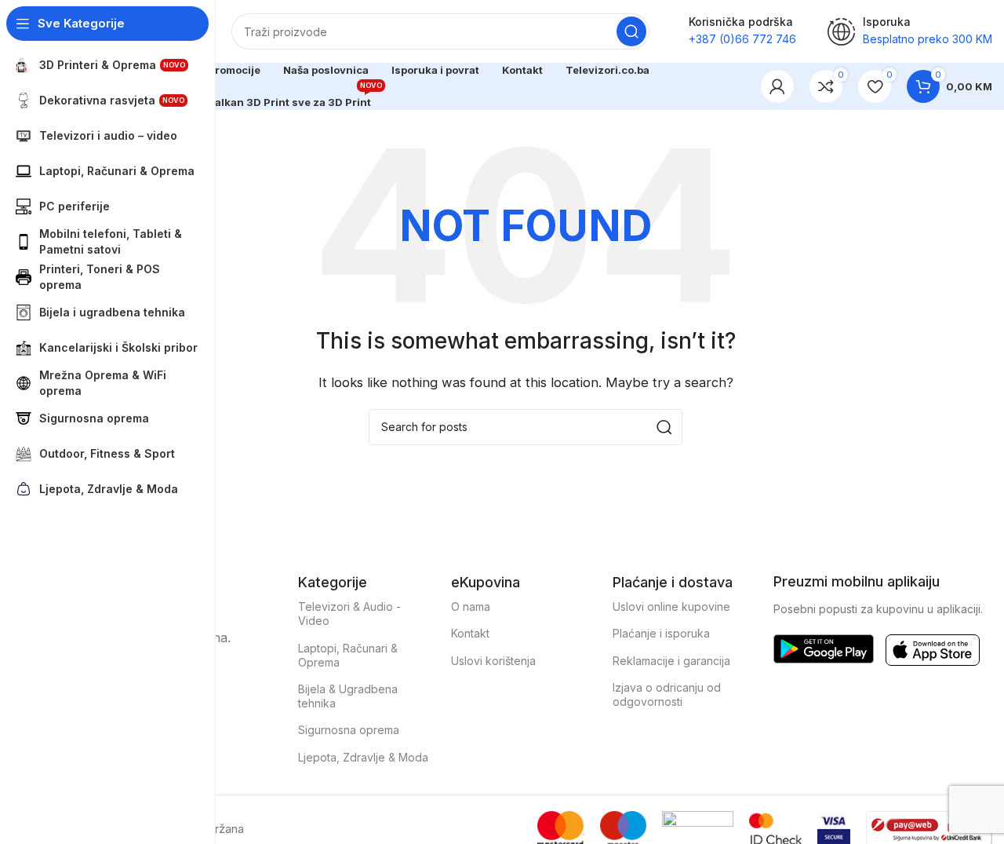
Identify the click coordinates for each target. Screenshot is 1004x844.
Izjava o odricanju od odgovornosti (667, 694)
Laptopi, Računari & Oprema (348, 655)
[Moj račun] (777, 86)
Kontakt (470, 633)
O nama (470, 606)
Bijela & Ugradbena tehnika (348, 696)
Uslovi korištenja (493, 660)
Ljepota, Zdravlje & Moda (363, 757)
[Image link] (823, 648)
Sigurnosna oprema (348, 729)
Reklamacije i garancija (671, 660)
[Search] (631, 31)
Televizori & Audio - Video (349, 613)
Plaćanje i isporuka (661, 633)
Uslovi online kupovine (671, 606)
